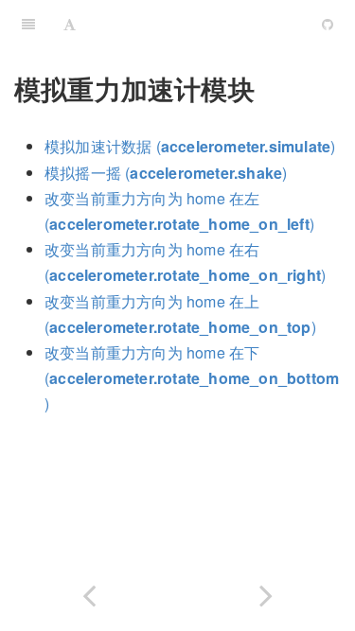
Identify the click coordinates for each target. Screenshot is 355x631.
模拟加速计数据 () (189, 146)
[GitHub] (327, 23)
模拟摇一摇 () (165, 173)
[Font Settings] (69, 23)
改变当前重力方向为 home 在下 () (191, 378)
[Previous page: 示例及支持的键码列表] (89, 592)
